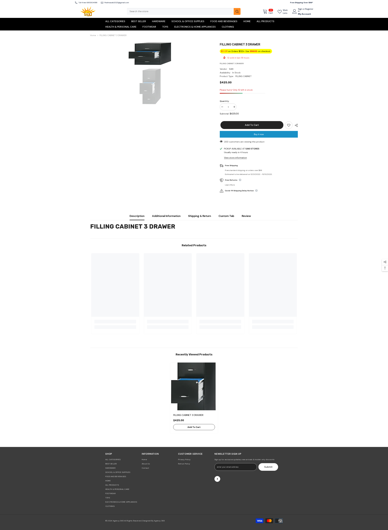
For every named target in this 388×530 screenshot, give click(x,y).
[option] (150, 53)
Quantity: (224, 101)
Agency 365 (118, 521)
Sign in (300, 10)
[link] (115, 321)
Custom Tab (226, 216)
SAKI (231, 69)
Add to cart (251, 125)
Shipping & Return (199, 216)
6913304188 (92, 2)
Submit (268, 466)
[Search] (184, 11)
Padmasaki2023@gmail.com (116, 2)
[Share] (295, 125)
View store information (235, 157)
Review (246, 216)
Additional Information (166, 216)
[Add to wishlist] (289, 125)
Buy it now (259, 134)
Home (93, 35)
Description (137, 216)
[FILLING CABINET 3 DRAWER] (194, 386)
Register (309, 9)
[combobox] (180, 11)
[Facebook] (217, 479)
